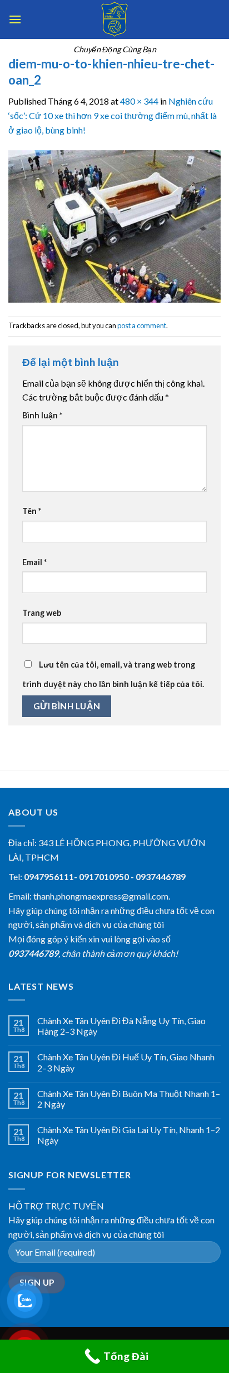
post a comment (141, 325)
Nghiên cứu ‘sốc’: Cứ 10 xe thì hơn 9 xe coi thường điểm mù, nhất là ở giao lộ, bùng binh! (112, 115)
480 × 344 (139, 101)
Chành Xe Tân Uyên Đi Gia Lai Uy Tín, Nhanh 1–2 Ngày (128, 1134)
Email (34, 562)
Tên (31, 511)
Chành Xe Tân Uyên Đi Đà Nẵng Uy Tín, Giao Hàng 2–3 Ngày (121, 1025)
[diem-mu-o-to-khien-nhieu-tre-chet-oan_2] (114, 225)
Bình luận (42, 415)
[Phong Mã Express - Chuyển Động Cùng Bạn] (114, 19)
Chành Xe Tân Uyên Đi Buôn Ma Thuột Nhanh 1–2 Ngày (128, 1098)
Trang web (41, 613)
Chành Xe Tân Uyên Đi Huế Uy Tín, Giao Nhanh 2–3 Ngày (126, 1062)
